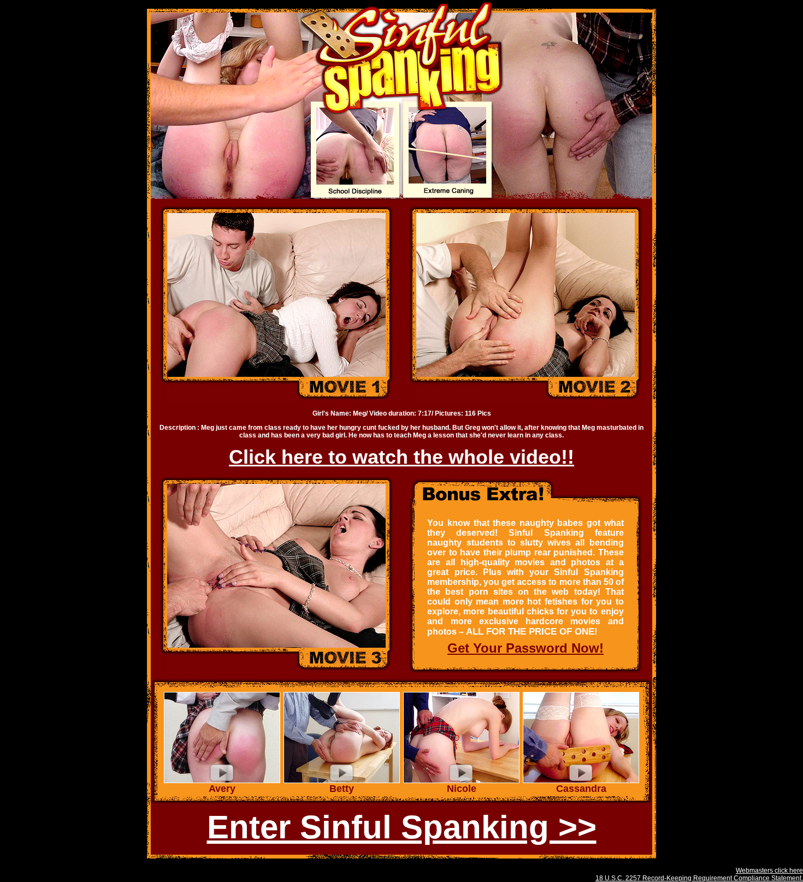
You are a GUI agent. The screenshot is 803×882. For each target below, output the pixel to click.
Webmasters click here (769, 870)
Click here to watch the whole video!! (401, 457)
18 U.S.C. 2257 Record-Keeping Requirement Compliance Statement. (699, 878)
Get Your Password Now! (525, 648)
